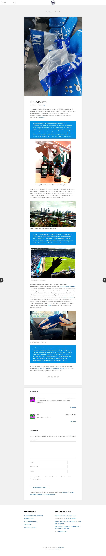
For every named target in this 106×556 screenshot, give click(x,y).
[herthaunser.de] (53, 2)
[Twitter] (52, 377)
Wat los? (57, 12)
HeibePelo (58, 515)
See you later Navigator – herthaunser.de (66, 521)
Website (32, 471)
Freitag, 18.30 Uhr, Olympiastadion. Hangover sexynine (49, 368)
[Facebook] (55, 377)
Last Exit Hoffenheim (70, 518)
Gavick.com (61, 547)
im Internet (41, 117)
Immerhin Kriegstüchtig (30, 527)
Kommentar (33, 440)
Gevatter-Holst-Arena (68, 297)
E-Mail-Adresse (34, 466)
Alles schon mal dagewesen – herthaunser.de (67, 526)
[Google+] (58, 377)
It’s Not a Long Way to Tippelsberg (33, 515)
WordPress (58, 549)
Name (31, 462)
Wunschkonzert (62, 531)
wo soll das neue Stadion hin (67, 286)
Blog (44, 105)
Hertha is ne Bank (29, 518)
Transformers (27, 524)
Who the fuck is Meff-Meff (62, 528)
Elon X (49, 305)
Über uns (48, 12)
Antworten (73, 407)
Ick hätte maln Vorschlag (30, 521)
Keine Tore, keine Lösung (69, 515)
